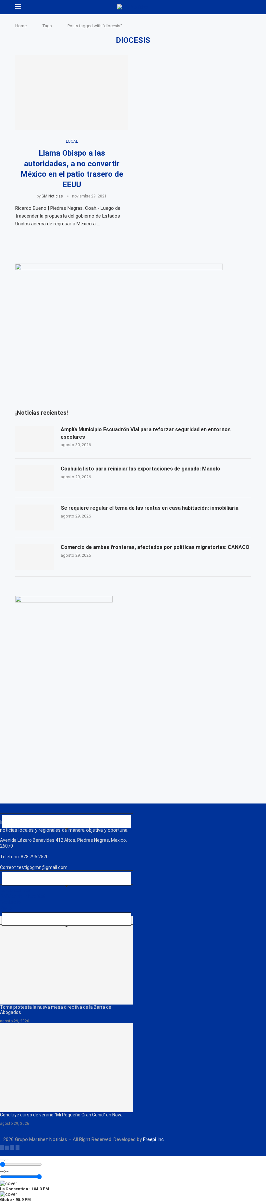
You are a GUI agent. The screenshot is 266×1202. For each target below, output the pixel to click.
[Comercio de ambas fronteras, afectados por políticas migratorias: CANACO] (34, 557)
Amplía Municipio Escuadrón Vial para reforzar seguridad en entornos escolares (146, 433)
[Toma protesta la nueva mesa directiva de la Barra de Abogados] (66, 960)
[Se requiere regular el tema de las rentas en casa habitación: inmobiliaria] (34, 517)
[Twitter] (7, 1147)
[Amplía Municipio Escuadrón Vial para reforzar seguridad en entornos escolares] (34, 439)
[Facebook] (2, 1147)
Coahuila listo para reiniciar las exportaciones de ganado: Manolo (140, 469)
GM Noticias (52, 196)
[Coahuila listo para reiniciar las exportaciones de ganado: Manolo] (34, 478)
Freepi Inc (153, 1139)
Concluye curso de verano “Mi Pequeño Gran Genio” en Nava (61, 1114)
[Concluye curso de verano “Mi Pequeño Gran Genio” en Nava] (66, 1067)
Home (21, 25)
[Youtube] (17, 1147)
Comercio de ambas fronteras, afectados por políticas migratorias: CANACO (155, 547)
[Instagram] (12, 1147)
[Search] (247, 7)
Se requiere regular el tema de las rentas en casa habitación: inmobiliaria (149, 508)
